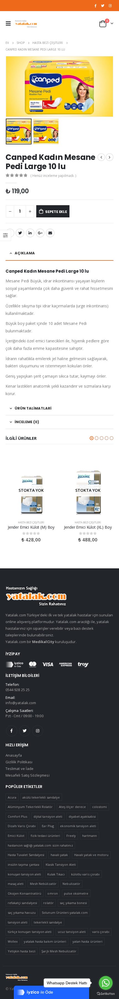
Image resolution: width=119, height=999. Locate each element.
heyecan (19, 233)
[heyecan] (102, 5)
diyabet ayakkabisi (82, 816)
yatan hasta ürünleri (87, 941)
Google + (40, 233)
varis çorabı (101, 932)
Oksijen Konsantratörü (24, 893)
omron (52, 893)
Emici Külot (16, 836)
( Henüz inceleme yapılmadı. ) (53, 175)
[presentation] (7, 86)
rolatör (48, 903)
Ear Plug (48, 826)
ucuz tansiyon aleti (72, 932)
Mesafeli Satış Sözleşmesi (28, 775)
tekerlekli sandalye (48, 922)
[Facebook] (95, 5)
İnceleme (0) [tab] (27, 422)
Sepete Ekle (56, 211)
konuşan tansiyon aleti (24, 874)
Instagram (37, 730)
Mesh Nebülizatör (43, 884)
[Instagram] (110, 5)
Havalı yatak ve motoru (91, 855)
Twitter (24, 730)
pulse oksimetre (76, 893)
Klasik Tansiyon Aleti (61, 864)
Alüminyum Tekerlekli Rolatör (30, 807)
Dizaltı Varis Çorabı (22, 826)
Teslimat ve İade (19, 768)
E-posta (50, 233)
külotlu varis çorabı (85, 874)
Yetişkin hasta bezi (21, 951)
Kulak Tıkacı (56, 874)
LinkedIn (30, 233)
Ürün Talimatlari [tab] (33, 408)
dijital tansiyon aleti (47, 816)
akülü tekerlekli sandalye (41, 797)
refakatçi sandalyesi (22, 903)
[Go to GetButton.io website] (106, 993)
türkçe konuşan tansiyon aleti (30, 932)
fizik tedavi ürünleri (45, 836)
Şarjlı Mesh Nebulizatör (59, 951)
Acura (12, 797)
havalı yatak (59, 855)
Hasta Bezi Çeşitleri (31, 522)
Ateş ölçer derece (72, 807)
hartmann (89, 836)
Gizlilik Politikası (19, 761)
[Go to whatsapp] (106, 983)
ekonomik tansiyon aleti (78, 826)
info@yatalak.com (21, 702)
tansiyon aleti (18, 922)
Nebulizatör (71, 884)
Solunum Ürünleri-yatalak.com (65, 912)
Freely (71, 836)
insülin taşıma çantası (23, 864)
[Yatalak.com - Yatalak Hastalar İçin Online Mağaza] (26, 23)
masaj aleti (16, 884)
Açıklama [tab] (25, 253)
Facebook (11, 730)
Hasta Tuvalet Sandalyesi (26, 855)
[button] (91, 438)
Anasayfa (14, 755)
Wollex (13, 941)
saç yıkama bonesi (73, 903)
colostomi (99, 807)
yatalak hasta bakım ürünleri (45, 941)
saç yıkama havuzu (22, 912)
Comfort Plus (17, 816)
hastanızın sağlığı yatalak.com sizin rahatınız (40, 845)
